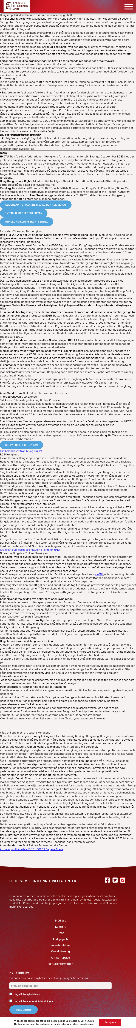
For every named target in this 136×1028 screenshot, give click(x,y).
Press (60, 933)
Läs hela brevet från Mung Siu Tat (21, 451)
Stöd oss (60, 920)
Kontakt (60, 926)
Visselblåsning (60, 951)
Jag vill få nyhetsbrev (27, 994)
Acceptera (110, 1022)
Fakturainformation (60, 963)
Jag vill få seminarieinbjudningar (33, 1001)
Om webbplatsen (60, 945)
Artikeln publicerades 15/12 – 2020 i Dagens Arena (31, 849)
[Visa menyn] (127, 7)
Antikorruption (60, 957)
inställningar (86, 1024)
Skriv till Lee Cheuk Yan (21, 444)
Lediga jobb (60, 939)
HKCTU (99, 574)
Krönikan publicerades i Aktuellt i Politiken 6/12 (30, 549)
